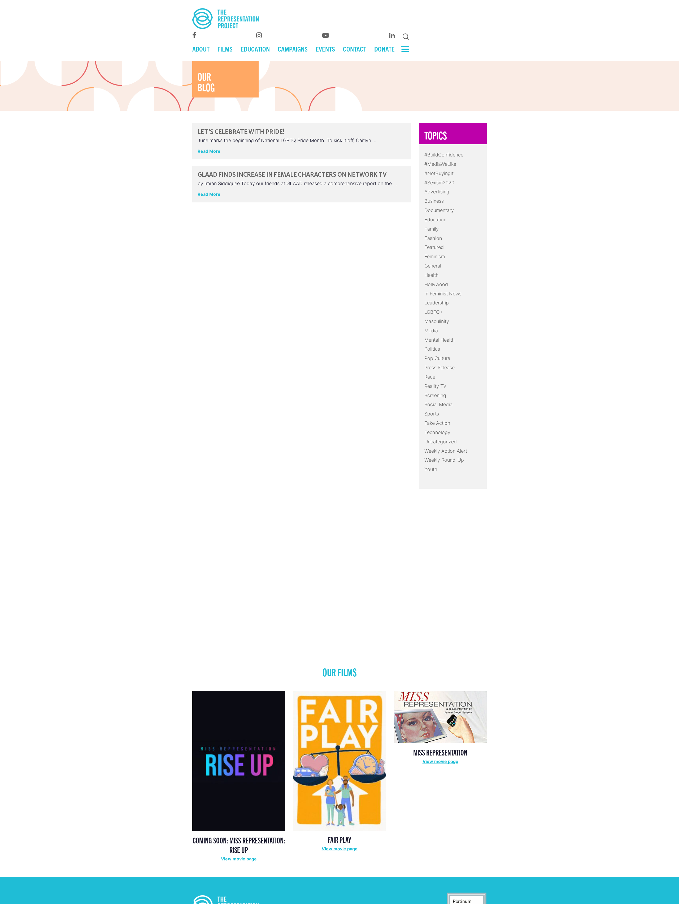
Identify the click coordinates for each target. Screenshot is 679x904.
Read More (209, 151)
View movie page (239, 858)
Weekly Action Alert (445, 451)
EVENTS (325, 48)
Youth (430, 469)
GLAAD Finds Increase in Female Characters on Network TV (292, 174)
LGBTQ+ (433, 312)
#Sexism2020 (439, 182)
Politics (432, 349)
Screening (435, 395)
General (432, 266)
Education (435, 219)
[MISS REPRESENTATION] (440, 716)
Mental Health (439, 340)
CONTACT (354, 48)
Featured (434, 247)
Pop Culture (437, 358)
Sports (431, 414)
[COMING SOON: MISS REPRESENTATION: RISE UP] (238, 760)
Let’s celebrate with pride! (241, 131)
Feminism (434, 256)
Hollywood (436, 284)
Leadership (436, 302)
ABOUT (201, 48)
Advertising (436, 191)
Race (429, 377)
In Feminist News (443, 293)
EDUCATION (255, 48)
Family (431, 229)
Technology (437, 432)
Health (431, 275)
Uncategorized (440, 441)
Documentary (439, 210)
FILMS (225, 48)
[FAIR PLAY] (339, 760)
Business (434, 201)
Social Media (438, 404)
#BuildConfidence (443, 155)
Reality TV (435, 386)
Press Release (439, 367)
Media (431, 330)
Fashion (433, 238)
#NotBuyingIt (439, 173)
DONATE (384, 48)
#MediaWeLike (440, 164)
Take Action (437, 423)
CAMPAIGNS (293, 48)
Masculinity (436, 321)
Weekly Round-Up (444, 460)
